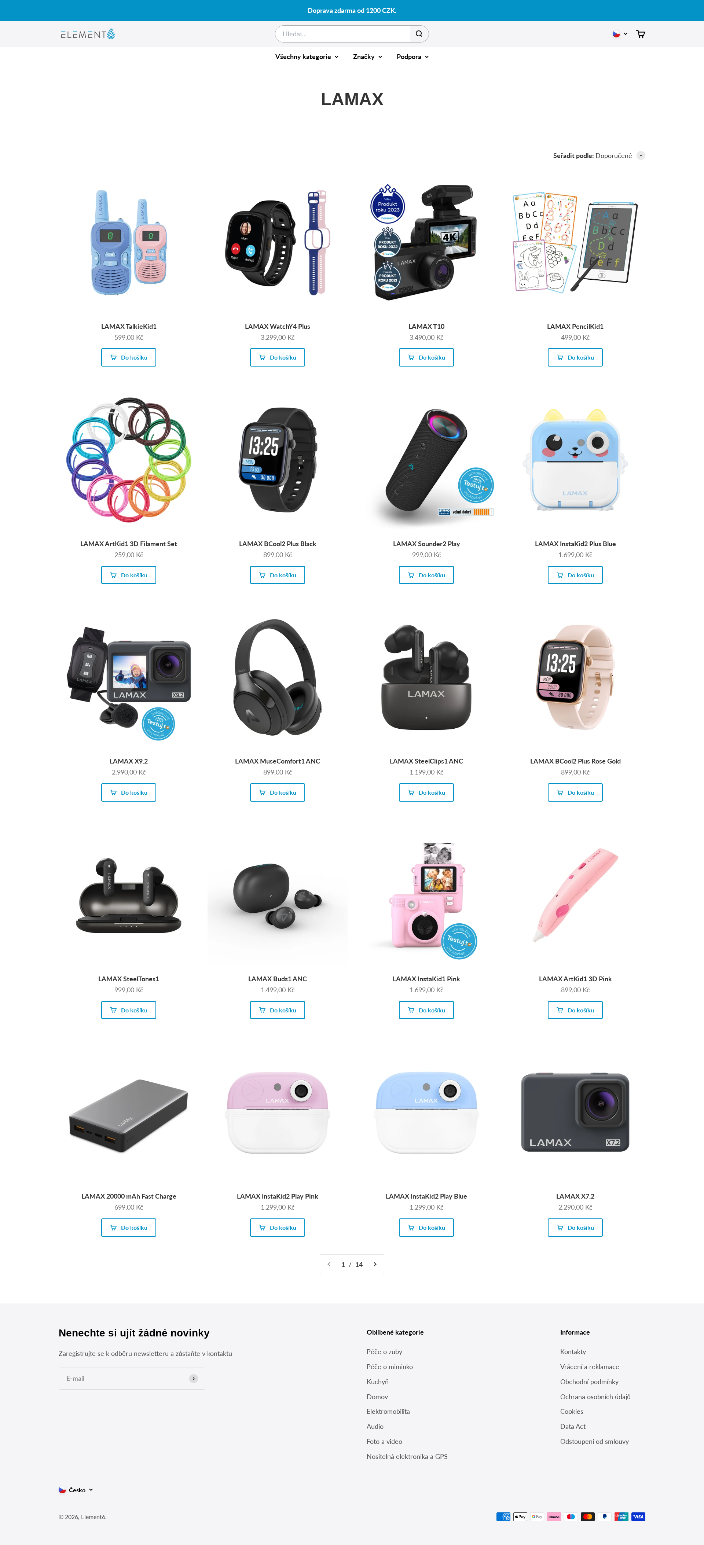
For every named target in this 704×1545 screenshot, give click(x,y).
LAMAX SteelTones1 (128, 979)
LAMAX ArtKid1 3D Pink (575, 979)
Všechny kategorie (303, 56)
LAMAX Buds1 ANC (277, 979)
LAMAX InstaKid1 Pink (426, 979)
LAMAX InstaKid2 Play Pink (277, 1196)
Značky (364, 56)
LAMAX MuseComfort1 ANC (277, 761)
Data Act (573, 1426)
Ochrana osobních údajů (595, 1397)
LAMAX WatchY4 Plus (277, 326)
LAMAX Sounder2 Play (426, 544)
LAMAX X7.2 (575, 1196)
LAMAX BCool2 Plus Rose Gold (575, 761)
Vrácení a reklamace (589, 1366)
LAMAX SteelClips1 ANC (426, 761)
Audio (375, 1426)
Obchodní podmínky (589, 1381)
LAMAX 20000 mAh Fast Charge (128, 1196)
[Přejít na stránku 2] (375, 1264)
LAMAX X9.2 (129, 761)
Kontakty (573, 1351)
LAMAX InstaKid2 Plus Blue (575, 544)
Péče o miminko (390, 1366)
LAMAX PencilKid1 (575, 326)
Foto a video (384, 1441)
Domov (377, 1397)
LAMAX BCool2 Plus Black (277, 544)
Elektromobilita (388, 1411)
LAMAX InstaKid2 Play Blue (426, 1196)
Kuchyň (378, 1381)
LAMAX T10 (426, 326)
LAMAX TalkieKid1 (129, 326)
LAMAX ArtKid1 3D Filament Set (128, 544)
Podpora (409, 56)
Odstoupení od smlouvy (594, 1441)
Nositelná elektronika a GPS (407, 1456)
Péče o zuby (384, 1351)
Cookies (571, 1411)
